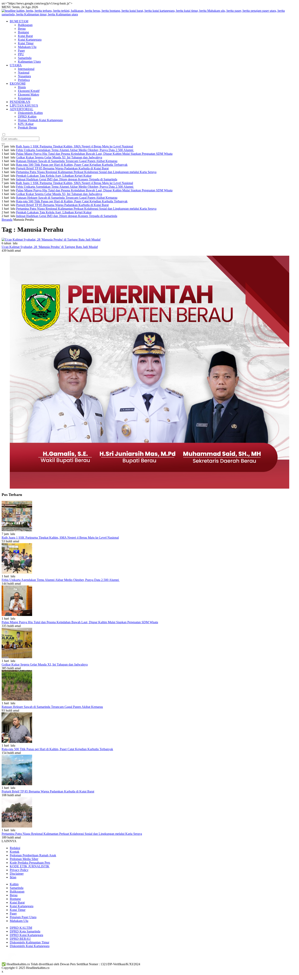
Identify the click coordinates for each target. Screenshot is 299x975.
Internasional (26, 69)
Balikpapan (25, 25)
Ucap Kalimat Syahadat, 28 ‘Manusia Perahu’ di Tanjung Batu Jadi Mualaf (50, 247)
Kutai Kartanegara (29, 39)
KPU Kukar (26, 124)
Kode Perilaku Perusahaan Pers (30, 862)
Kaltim (14, 884)
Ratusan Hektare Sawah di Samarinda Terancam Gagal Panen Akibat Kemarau (66, 161)
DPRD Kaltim (27, 116)
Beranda (7, 219)
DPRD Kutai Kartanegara (26, 935)
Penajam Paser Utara (23, 917)
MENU (6, 7)
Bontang (23, 32)
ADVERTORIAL (21, 109)
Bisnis (22, 87)
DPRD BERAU (20, 938)
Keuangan (24, 98)
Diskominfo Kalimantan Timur (29, 942)
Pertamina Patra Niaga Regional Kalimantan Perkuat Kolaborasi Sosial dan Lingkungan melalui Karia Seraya (86, 172)
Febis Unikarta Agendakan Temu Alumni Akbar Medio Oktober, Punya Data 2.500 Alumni (75, 150)
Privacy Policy (19, 870)
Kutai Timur (26, 43)
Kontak (14, 851)
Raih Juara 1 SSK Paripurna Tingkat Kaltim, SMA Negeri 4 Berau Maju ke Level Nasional (74, 146)
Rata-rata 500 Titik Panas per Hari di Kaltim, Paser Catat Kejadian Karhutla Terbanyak (72, 164)
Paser (21, 50)
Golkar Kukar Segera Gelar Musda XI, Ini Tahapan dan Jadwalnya (59, 157)
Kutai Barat (25, 36)
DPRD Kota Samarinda (25, 931)
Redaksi (15, 848)
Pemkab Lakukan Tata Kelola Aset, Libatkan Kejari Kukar (54, 175)
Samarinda (25, 58)
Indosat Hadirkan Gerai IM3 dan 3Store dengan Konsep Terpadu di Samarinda (66, 179)
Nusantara (24, 76)
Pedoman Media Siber (24, 859)
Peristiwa (24, 80)
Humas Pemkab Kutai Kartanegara (40, 120)
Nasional (23, 72)
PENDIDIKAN (20, 102)
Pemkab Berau (27, 127)
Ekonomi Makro (28, 94)
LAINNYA (9, 841)
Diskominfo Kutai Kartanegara (29, 946)
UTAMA (16, 65)
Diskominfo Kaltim (30, 113)
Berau (22, 28)
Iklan (13, 877)
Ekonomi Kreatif (28, 91)
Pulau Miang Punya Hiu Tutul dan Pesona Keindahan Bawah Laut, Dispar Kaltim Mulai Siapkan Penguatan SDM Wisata (94, 153)
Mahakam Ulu (27, 47)
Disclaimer (17, 873)
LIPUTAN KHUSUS (24, 105)
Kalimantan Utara (29, 61)
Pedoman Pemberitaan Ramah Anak (33, 855)
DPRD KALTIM (21, 927)
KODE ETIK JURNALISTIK (29, 866)
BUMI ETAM (19, 21)
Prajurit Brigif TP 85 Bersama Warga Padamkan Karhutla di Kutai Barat (62, 168)
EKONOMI (17, 83)
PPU (21, 54)
